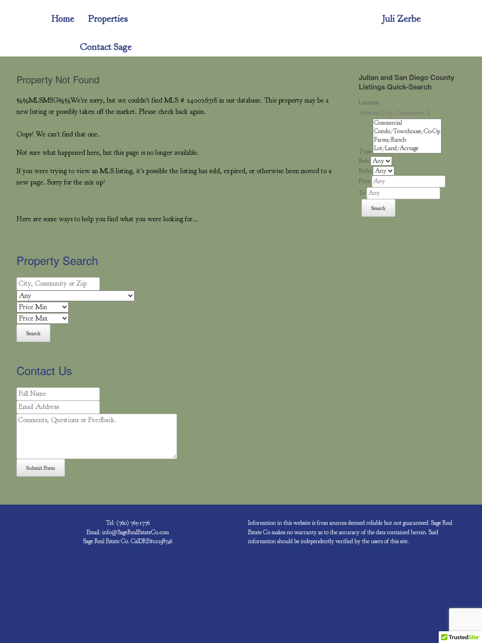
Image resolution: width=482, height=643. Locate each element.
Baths (365, 171)
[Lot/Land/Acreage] (407, 149)
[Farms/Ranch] (407, 140)
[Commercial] (407, 123)
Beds (364, 161)
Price (364, 181)
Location (369, 102)
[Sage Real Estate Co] (23, 19)
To (362, 193)
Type (365, 151)
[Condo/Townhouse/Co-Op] (407, 132)
